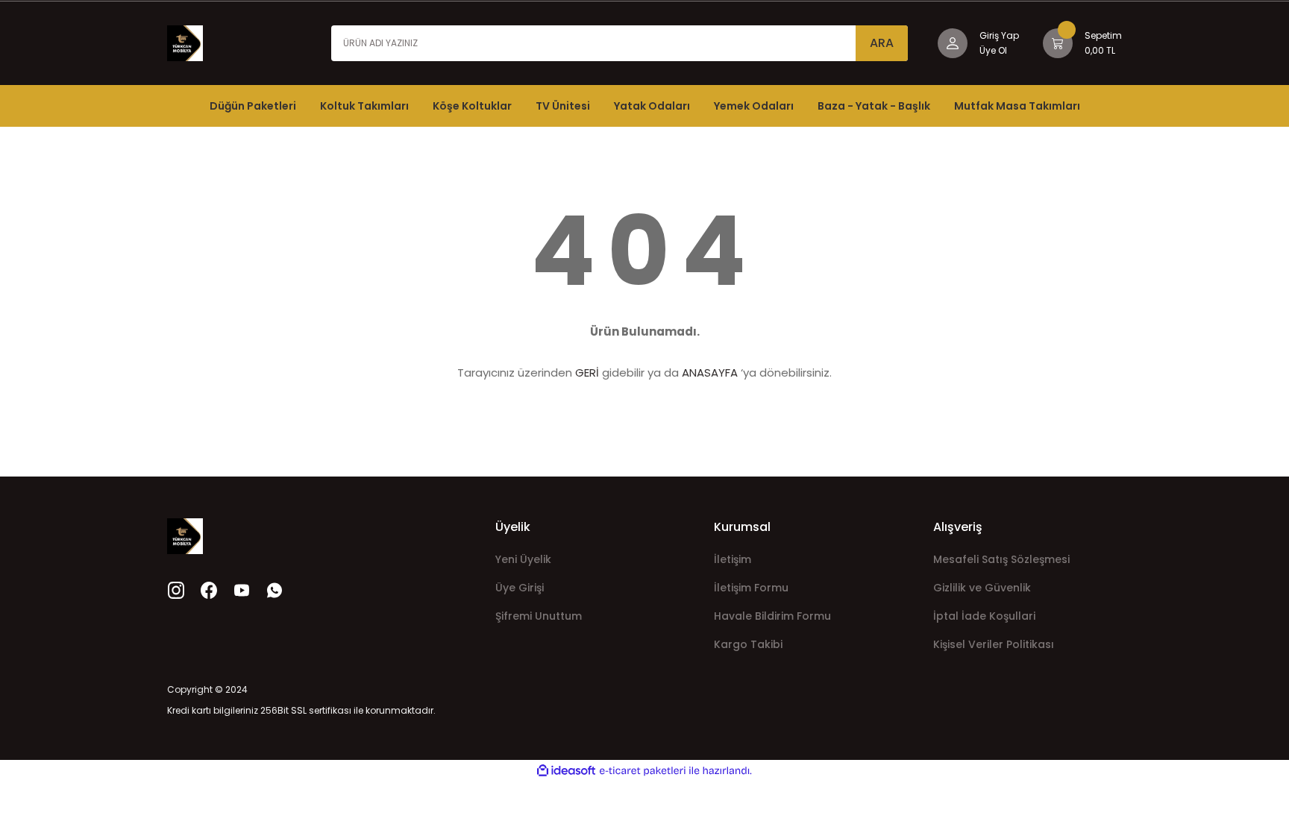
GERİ (587, 372)
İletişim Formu (751, 587)
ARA (882, 42)
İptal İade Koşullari (984, 616)
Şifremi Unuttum (538, 616)
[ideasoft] (566, 771)
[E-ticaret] (642, 771)
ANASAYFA (710, 372)
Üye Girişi (519, 587)
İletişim (732, 559)
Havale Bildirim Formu (772, 616)
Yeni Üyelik (523, 559)
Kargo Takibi (748, 644)
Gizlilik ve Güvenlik (982, 587)
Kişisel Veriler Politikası (993, 644)
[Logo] (185, 42)
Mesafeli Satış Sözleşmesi (1001, 559)
